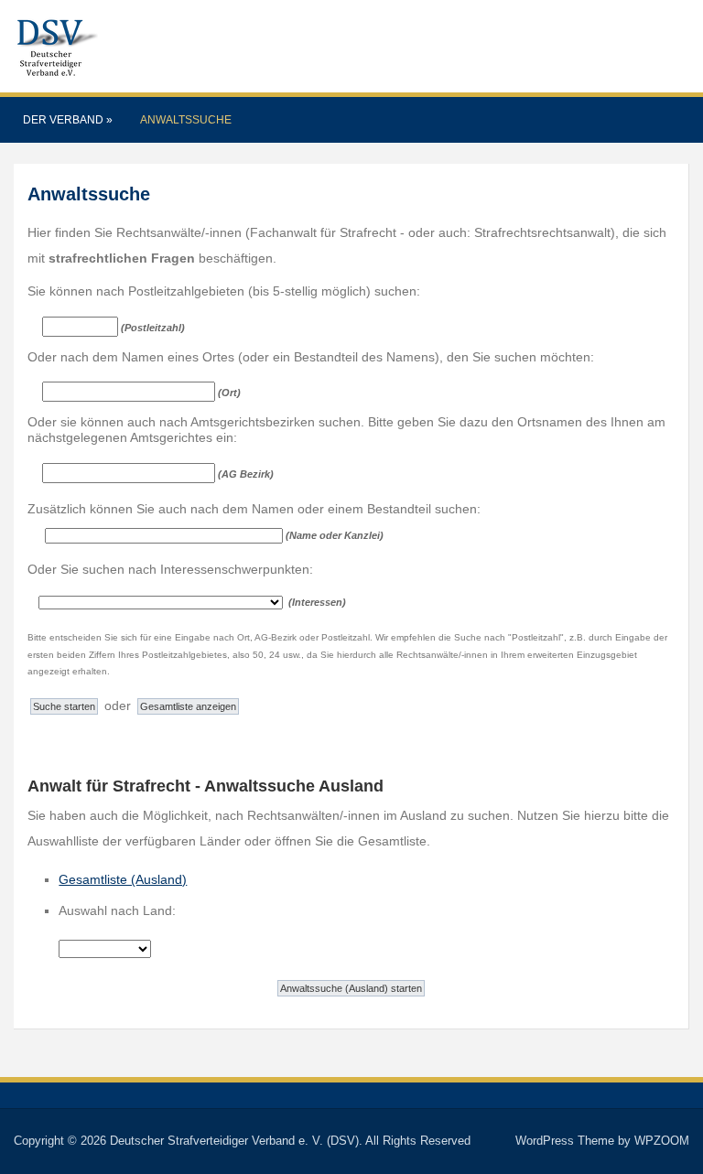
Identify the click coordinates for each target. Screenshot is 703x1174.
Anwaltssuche (186, 119)
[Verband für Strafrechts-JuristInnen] (56, 45)
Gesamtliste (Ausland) (123, 879)
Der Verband (68, 119)
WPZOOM (661, 1140)
